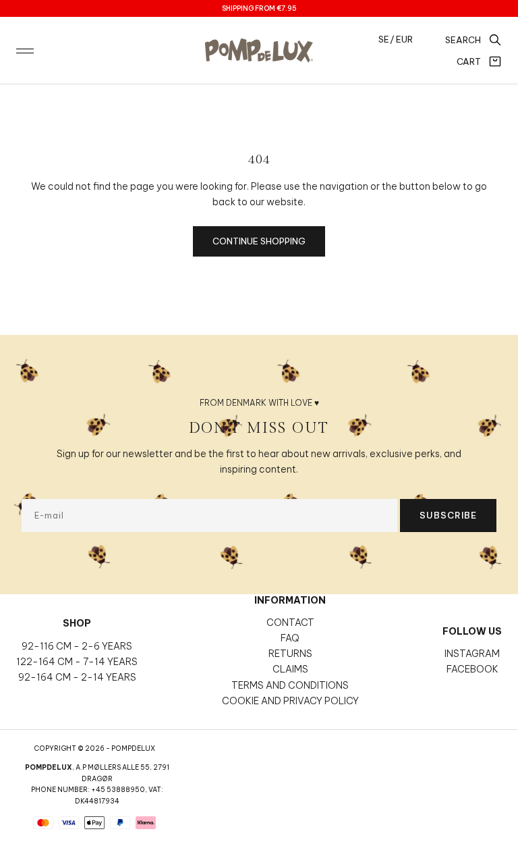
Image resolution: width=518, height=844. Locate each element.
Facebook (472, 669)
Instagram (472, 654)
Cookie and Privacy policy (290, 701)
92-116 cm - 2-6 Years (77, 646)
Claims (290, 669)
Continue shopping (259, 241)
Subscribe (448, 515)
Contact (290, 622)
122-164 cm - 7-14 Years (77, 662)
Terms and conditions (290, 685)
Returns (290, 654)
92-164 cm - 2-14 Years (77, 677)
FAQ (290, 638)
